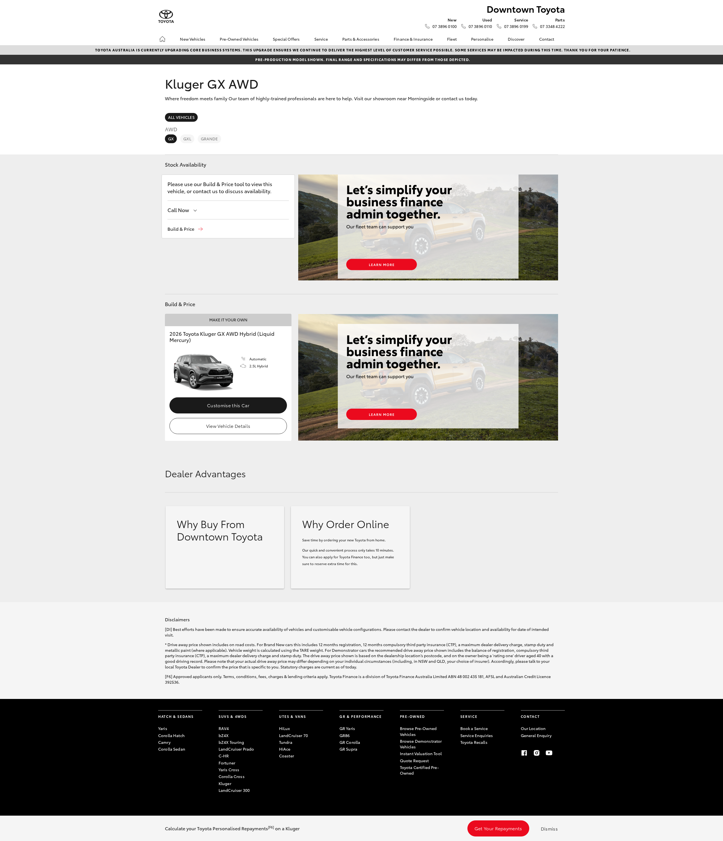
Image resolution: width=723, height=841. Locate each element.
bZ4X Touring (231, 742)
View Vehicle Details (228, 425)
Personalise (482, 39)
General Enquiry (536, 735)
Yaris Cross (229, 769)
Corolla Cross (232, 776)
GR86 (344, 735)
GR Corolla (349, 742)
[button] (185, 229)
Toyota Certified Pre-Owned (419, 770)
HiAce (285, 749)
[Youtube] (549, 753)
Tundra (285, 742)
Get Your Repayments (498, 828)
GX (171, 138)
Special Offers (286, 39)
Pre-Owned (412, 716)
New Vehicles (192, 39)
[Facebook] (524, 753)
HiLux (284, 728)
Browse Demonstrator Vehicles (421, 744)
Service (321, 39)
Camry (164, 742)
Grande (209, 138)
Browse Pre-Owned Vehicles (418, 731)
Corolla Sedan (171, 749)
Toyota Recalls (473, 742)
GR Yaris (347, 728)
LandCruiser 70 (293, 735)
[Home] (162, 39)
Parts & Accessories (360, 39)
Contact (546, 39)
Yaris (162, 728)
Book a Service (474, 728)
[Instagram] (536, 753)
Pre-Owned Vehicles (239, 39)
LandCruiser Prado (236, 749)
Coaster (286, 756)
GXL (187, 138)
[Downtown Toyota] (166, 16)
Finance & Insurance (413, 39)
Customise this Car (228, 405)
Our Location (533, 728)
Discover (516, 39)
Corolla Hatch (171, 735)
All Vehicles (181, 117)
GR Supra (348, 749)
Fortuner (227, 763)
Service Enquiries (476, 735)
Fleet (452, 39)
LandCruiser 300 (234, 790)
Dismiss (549, 828)
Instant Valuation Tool (421, 753)
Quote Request (414, 760)
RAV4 (224, 728)
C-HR (224, 756)
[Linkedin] (561, 753)
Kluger (225, 783)
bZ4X (224, 735)
